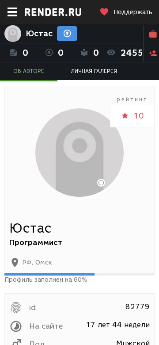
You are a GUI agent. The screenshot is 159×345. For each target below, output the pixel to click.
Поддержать (133, 12)
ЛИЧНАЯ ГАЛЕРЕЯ (94, 71)
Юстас (39, 33)
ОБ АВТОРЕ (28, 71)
